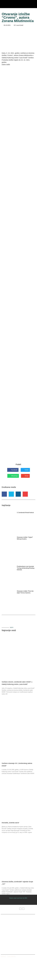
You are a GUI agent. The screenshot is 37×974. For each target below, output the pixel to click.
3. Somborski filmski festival (25, 512)
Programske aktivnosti (15, 930)
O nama (6, 921)
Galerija (6, 947)
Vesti (4, 926)
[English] (23, 909)
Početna (6, 917)
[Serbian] (20, 909)
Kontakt (6, 951)
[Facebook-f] (18, 901)
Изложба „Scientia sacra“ (10, 823)
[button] (12, 470)
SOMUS (6, 943)
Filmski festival (10, 938)
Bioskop (6, 934)
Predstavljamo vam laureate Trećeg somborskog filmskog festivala (25, 568)
